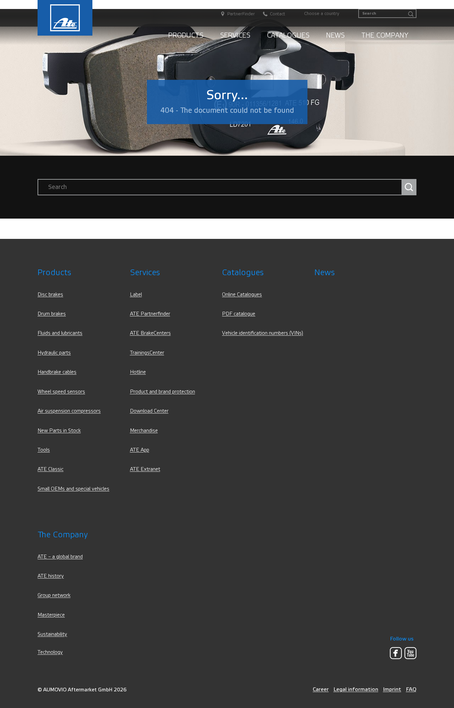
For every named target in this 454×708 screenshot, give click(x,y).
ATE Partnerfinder (150, 314)
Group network (54, 595)
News (335, 35)
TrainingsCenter (147, 353)
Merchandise (144, 431)
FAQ (411, 689)
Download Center (149, 411)
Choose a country (321, 13)
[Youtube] (410, 653)
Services (235, 35)
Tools (44, 450)
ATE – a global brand (60, 557)
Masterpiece (51, 615)
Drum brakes (52, 314)
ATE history (51, 576)
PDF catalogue (238, 314)
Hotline (138, 372)
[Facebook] (396, 653)
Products (185, 35)
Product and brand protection (162, 392)
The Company (384, 35)
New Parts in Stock (59, 431)
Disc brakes (50, 294)
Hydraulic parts (54, 353)
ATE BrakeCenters (150, 333)
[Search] (410, 14)
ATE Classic (50, 469)
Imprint (392, 689)
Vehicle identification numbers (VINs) (262, 333)
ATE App (139, 450)
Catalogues (288, 35)
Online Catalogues (242, 294)
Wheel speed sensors (61, 392)
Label (136, 294)
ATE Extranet (145, 469)
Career (321, 689)
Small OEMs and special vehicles (73, 489)
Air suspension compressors (69, 411)
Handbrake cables (57, 372)
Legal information (355, 689)
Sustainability (52, 634)
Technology (50, 652)
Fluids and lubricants (60, 333)
